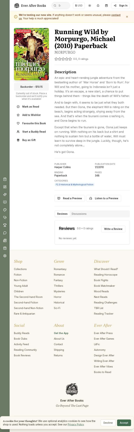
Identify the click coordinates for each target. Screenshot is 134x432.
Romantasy (60, 269)
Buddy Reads (21, 333)
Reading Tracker (103, 313)
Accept (124, 422)
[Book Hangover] (4, 217)
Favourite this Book (34, 123)
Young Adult (21, 285)
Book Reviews (22, 355)
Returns (58, 355)
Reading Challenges (105, 302)
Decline (108, 422)
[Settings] (4, 255)
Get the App (61, 333)
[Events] (4, 248)
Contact (58, 344)
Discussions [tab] (79, 213)
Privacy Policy (76, 424)
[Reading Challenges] (4, 225)
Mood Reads (101, 291)
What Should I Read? (106, 269)
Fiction (17, 274)
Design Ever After (104, 355)
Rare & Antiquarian (24, 313)
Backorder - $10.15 (31, 86)
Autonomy (100, 349)
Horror (57, 296)
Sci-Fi (57, 308)
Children (19, 291)
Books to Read (102, 372)
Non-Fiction (20, 280)
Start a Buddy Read (34, 131)
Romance (59, 274)
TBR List (98, 308)
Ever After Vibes (103, 366)
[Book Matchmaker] (4, 194)
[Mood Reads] (4, 209)
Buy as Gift (29, 139)
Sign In (123, 5)
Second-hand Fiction (26, 302)
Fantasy (58, 280)
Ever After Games (104, 338)
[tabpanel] (92, 232)
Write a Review (113, 228)
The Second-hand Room (28, 296)
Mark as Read (30, 106)
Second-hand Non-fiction (28, 308)
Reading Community (25, 349)
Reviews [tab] (62, 213)
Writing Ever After (104, 360)
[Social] (4, 232)
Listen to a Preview (106, 198)
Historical (59, 302)
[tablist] (92, 213)
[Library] (4, 202)
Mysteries (59, 291)
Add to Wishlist (31, 114)
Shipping (59, 349)
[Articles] (4, 240)
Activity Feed (21, 344)
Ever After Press (103, 333)
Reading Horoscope (105, 274)
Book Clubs (20, 338)
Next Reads (100, 296)
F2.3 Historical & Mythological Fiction (74, 184)
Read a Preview (72, 198)
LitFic (97, 344)
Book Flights (101, 280)
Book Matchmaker (104, 285)
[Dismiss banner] (127, 16)
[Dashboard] (4, 186)
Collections (20, 269)
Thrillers (58, 285)
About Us (59, 338)
